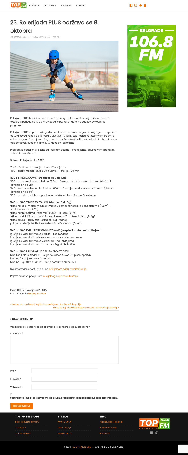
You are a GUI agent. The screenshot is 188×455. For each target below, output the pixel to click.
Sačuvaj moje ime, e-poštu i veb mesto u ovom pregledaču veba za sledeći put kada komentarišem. (64, 397)
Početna (34, 5)
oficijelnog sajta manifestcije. (60, 276)
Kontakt (81, 5)
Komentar (16, 333)
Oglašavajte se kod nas (111, 421)
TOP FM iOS (20, 427)
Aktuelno (49, 5)
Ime (13, 370)
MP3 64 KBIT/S (64, 427)
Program (66, 5)
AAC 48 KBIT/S (64, 421)
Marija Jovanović (41, 37)
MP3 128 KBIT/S (65, 433)
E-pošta (15, 379)
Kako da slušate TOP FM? (27, 421)
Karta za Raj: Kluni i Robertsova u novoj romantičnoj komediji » (86, 307)
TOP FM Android (22, 433)
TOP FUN (56, 37)
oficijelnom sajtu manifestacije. (68, 269)
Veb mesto (16, 387)
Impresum (105, 433)
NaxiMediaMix (81, 447)
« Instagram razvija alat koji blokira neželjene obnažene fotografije (45, 304)
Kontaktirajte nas (108, 427)
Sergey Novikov (37, 293)
